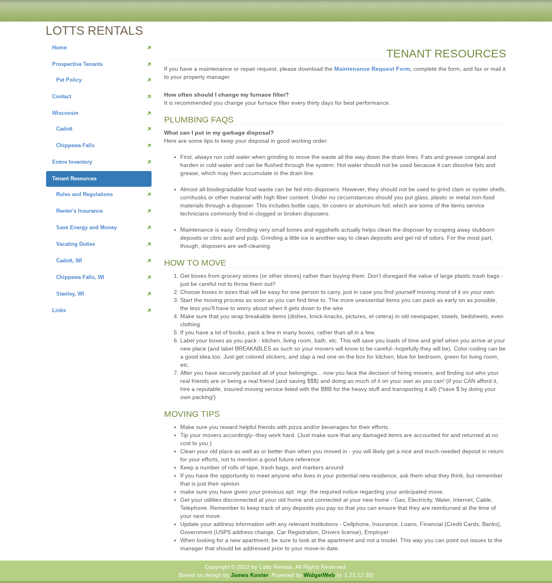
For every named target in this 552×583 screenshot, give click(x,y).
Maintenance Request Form (372, 68)
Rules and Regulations (84, 194)
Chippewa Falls (75, 145)
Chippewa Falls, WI (80, 277)
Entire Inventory (72, 162)
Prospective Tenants (77, 64)
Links (59, 310)
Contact (61, 96)
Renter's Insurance (79, 211)
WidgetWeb (319, 575)
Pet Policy (69, 80)
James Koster (249, 575)
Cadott (64, 129)
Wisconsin (65, 113)
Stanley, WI (70, 294)
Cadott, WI (69, 261)
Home (59, 47)
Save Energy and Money (86, 227)
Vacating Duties (75, 244)
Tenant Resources (74, 178)
